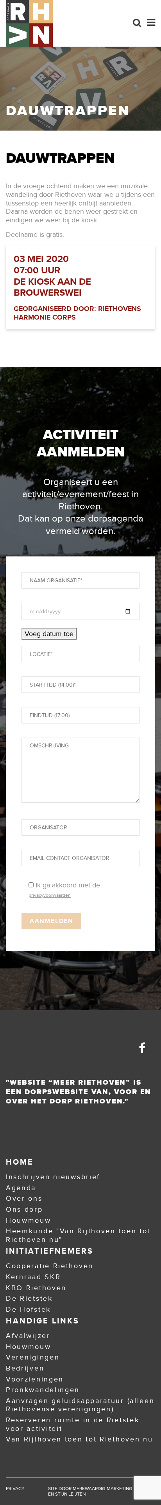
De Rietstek (29, 1298)
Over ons (24, 1198)
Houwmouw (28, 1220)
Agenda (21, 1188)
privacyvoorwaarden (50, 895)
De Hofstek (28, 1309)
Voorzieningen (35, 1379)
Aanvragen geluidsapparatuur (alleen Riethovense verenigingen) (80, 1405)
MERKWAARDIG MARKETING (102, 1488)
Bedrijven (25, 1368)
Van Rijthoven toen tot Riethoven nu (79, 1439)
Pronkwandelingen (43, 1390)
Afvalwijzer (28, 1336)
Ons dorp (24, 1209)
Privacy (15, 1488)
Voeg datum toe (49, 634)
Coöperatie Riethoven (49, 1266)
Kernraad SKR (33, 1277)
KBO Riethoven (36, 1288)
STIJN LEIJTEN (70, 1494)
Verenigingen (32, 1357)
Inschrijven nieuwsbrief (53, 1177)
